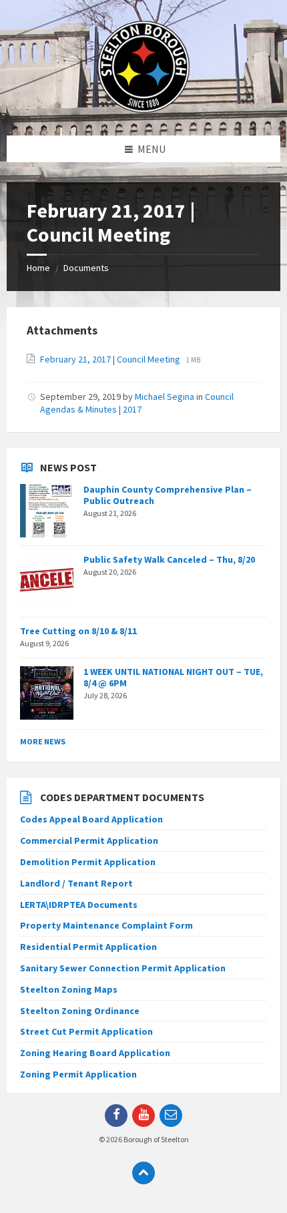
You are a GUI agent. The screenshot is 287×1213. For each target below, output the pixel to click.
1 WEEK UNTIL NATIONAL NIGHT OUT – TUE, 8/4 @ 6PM (173, 677)
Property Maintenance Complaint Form (106, 925)
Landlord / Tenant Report (76, 883)
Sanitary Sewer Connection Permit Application (123, 968)
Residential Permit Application (88, 947)
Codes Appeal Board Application (91, 819)
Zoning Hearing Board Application (95, 1053)
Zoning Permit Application (78, 1074)
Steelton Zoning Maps (68, 989)
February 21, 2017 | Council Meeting (111, 359)
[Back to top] (143, 1173)
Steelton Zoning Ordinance (79, 1011)
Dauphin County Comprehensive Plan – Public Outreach (167, 495)
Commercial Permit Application (89, 840)
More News (42, 741)
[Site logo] (143, 109)
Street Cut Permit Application (86, 1031)
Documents (86, 268)
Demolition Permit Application (88, 862)
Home (38, 268)
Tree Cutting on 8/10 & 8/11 (78, 631)
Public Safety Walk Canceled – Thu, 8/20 (169, 559)
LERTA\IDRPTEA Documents (78, 905)
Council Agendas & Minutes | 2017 (137, 403)
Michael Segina (164, 397)
